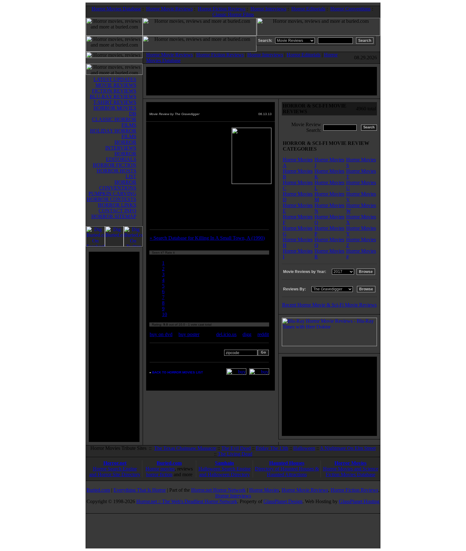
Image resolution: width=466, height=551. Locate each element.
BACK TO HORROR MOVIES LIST (177, 372)
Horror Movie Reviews (169, 8)
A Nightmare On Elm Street (348, 448)
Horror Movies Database (116, 8)
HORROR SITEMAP (113, 216)
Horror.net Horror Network (218, 490)
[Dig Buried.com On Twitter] (133, 245)
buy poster (188, 334)
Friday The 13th (272, 448)
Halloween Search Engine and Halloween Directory (224, 471)
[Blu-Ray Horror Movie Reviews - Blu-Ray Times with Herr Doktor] (329, 344)
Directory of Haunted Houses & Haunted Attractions (287, 471)
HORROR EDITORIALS (121, 156)
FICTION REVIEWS (114, 91)
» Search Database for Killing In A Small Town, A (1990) (207, 238)
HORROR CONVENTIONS (117, 185)
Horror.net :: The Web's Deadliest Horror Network (186, 501)
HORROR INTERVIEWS (120, 145)
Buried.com (169, 463)
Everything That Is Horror (139, 490)
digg (247, 334)
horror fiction (159, 474)
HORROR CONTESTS (111, 199)
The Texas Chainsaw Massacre (185, 448)
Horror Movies (350, 463)
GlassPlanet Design (282, 501)
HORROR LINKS (117, 205)
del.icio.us (226, 334)
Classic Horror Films (233, 14)
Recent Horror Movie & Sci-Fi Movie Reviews (329, 305)
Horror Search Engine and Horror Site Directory (114, 471)
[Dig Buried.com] (114, 245)
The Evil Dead (236, 448)
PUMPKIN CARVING (112, 193)
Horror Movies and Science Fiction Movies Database (350, 471)
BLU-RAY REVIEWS (113, 96)
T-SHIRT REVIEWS (114, 102)
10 (164, 314)
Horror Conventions (350, 8)
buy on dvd (161, 334)
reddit (263, 334)
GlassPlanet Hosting (359, 501)
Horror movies (160, 468)
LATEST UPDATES (115, 79)
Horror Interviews (268, 8)
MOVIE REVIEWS (115, 85)
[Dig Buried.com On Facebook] (95, 245)
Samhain (224, 463)
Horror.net (114, 463)
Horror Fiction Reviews (221, 8)
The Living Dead (235, 454)
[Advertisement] (114, 347)
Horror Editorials (308, 8)
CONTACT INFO (117, 210)
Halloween (304, 448)
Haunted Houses (286, 463)
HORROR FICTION (114, 165)
